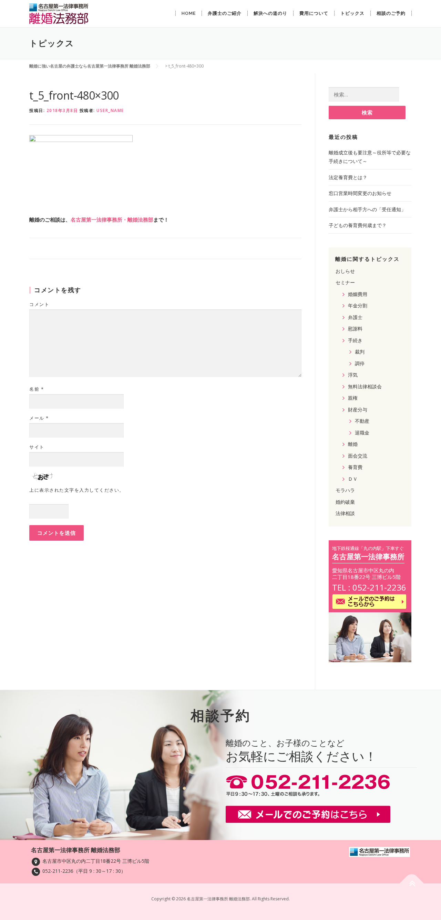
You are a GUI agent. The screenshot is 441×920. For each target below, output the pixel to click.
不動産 (362, 421)
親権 (353, 398)
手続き (355, 340)
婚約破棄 (345, 502)
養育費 (355, 467)
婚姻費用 (357, 294)
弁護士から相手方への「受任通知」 (367, 209)
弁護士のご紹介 (225, 13)
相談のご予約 (391, 13)
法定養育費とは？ (348, 177)
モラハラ (345, 490)
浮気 (353, 374)
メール (39, 418)
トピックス (352, 13)
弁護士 (355, 317)
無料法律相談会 (365, 386)
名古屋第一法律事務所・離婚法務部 (112, 219)
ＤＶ (353, 479)
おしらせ (345, 271)
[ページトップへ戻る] (412, 883)
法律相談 (345, 513)
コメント (39, 304)
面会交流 (357, 455)
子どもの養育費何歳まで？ (358, 225)
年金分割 (357, 305)
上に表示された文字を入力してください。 (76, 490)
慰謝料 (355, 328)
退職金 (362, 432)
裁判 (360, 351)
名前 (36, 389)
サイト (36, 447)
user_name (110, 110)
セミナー (345, 282)
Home (189, 13)
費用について (313, 13)
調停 (360, 363)
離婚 (353, 444)
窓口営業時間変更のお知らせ (360, 193)
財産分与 (357, 409)
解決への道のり (270, 13)
